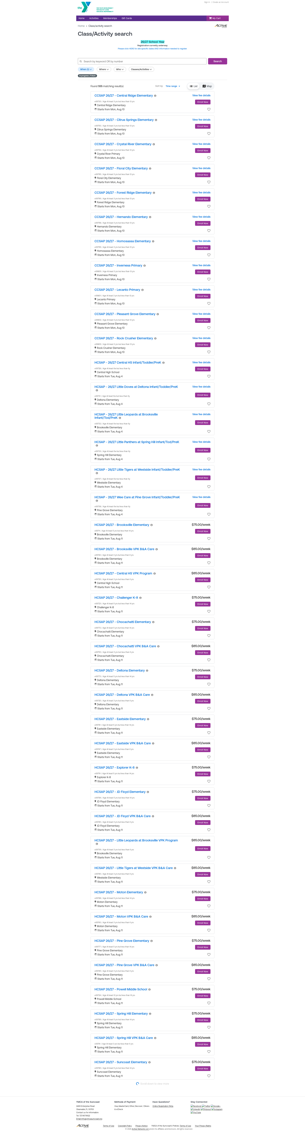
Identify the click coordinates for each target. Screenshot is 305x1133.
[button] (193, 86)
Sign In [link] (207, 2)
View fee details (201, 95)
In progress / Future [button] (87, 76)
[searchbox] (142, 61)
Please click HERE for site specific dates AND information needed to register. (152, 48)
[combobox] (173, 86)
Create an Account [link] (221, 2)
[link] (124, 95)
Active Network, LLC (140, 1129)
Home (81, 25)
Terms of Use (185, 1126)
